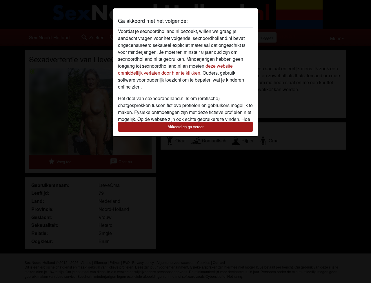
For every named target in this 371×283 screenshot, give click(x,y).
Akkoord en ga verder (185, 126)
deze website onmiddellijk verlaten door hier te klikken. (175, 69)
